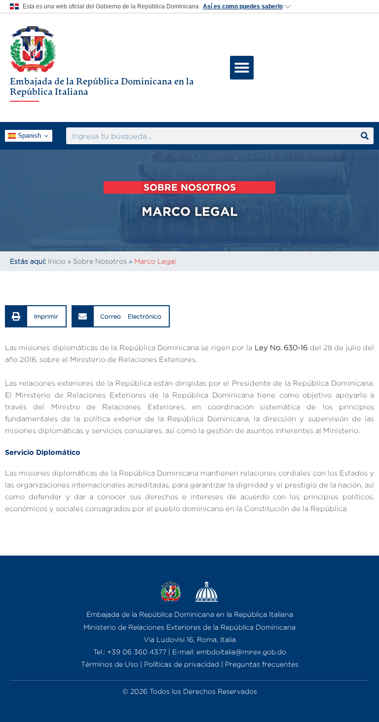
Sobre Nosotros (100, 261)
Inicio (57, 261)
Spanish (28, 135)
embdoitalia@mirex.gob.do (241, 651)
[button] (242, 68)
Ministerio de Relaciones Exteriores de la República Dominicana (189, 627)
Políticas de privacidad (181, 664)
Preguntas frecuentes (262, 664)
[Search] (365, 135)
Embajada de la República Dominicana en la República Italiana (102, 86)
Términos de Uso (109, 664)
